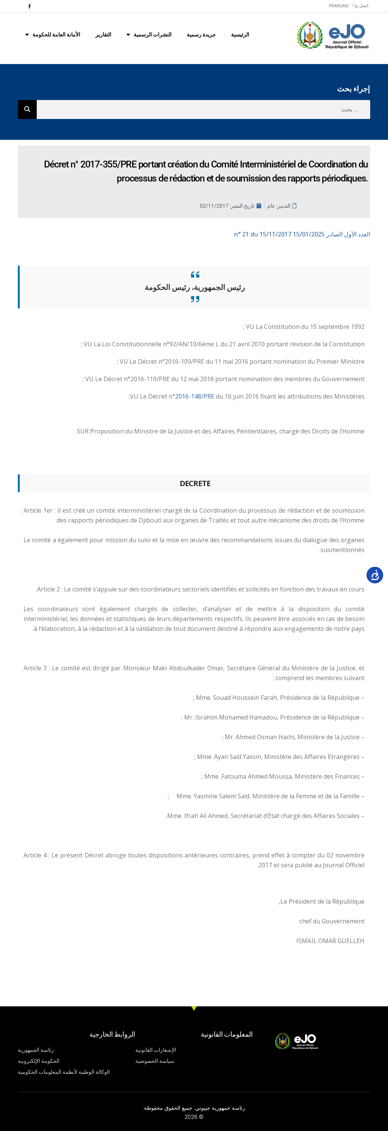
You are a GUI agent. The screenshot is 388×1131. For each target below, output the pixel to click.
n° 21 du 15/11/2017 (302, 234)
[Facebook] (29, 6)
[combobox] (203, 109)
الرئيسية (240, 34)
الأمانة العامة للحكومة (56, 34)
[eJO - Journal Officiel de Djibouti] (332, 35)
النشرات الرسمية (153, 34)
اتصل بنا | (360, 5)
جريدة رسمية (201, 34)
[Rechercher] (27, 109)
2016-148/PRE (195, 396)
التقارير (103, 34)
